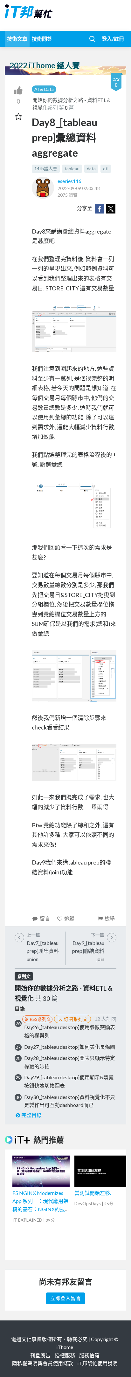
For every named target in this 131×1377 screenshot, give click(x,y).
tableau (72, 168)
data (91, 168)
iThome (64, 1347)
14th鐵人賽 (45, 168)
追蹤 (69, 918)
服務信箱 (89, 1355)
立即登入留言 (65, 1298)
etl (105, 168)
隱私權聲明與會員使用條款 (42, 1363)
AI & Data (44, 89)
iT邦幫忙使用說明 (97, 1363)
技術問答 (42, 39)
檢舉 (110, 918)
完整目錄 (31, 1115)
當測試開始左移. (92, 1193)
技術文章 (17, 39)
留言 (45, 918)
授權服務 (65, 1355)
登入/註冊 (113, 39)
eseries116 (69, 181)
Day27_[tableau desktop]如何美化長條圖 (69, 1047)
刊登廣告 (40, 1355)
